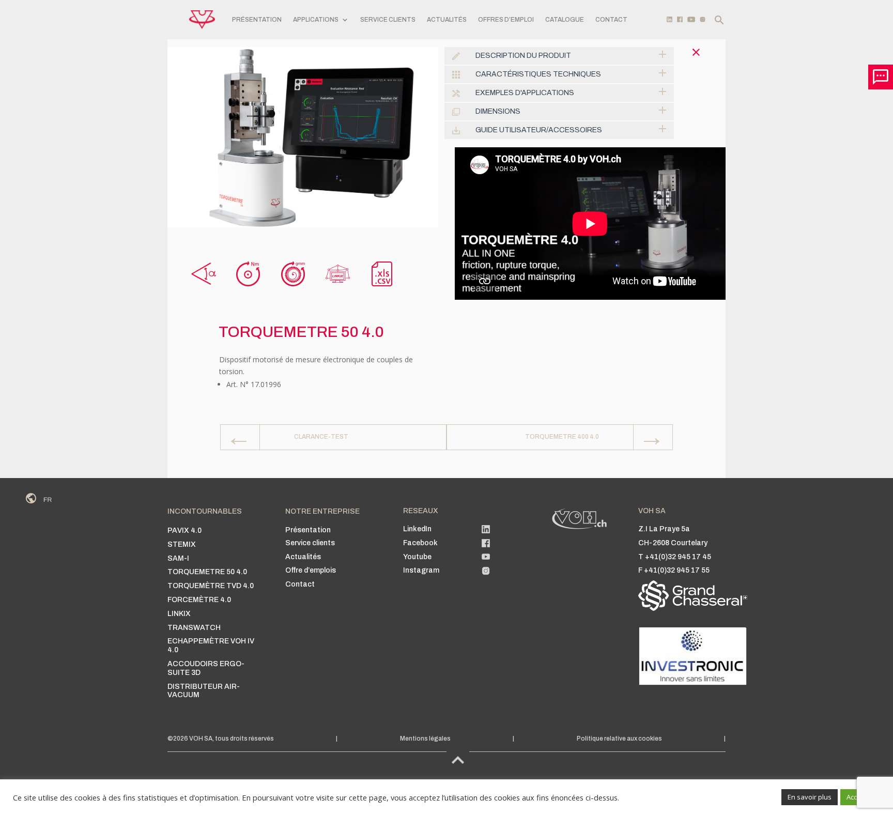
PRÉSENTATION (257, 19)
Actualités (447, 19)
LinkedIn (417, 529)
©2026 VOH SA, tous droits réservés (220, 738)
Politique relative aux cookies (619, 738)
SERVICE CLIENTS (387, 19)
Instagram (421, 570)
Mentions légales (425, 738)
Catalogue (564, 19)
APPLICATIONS (315, 19)
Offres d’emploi (506, 19)
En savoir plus (810, 797)
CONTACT (611, 19)
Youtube (417, 557)
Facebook (420, 543)
